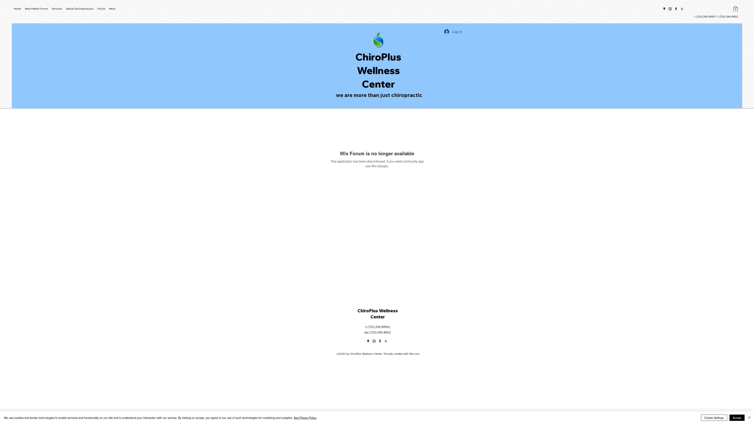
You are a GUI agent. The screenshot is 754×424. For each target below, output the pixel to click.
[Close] (749, 418)
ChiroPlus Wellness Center (378, 70)
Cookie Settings (714, 418)
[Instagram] (670, 9)
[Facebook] (676, 9)
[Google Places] (664, 9)
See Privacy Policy (305, 418)
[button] (735, 9)
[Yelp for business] (682, 9)
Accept (737, 418)
